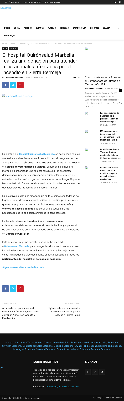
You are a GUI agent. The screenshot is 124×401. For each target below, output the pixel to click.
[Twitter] (120, 2)
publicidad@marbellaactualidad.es (62, 386)
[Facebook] (111, 2)
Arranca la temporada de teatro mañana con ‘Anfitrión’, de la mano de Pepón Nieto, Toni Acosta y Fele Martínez (20, 313)
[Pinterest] (20, 85)
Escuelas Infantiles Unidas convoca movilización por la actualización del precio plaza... (109, 173)
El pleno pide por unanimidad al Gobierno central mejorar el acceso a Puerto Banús (64, 311)
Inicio (4, 43)
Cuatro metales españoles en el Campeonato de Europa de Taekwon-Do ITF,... (103, 81)
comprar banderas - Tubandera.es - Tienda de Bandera (35, 342)
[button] (118, 28)
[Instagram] (115, 2)
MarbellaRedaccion (14, 77)
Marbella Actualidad (94, 88)
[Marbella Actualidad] (24, 15)
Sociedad (13, 48)
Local (12, 43)
